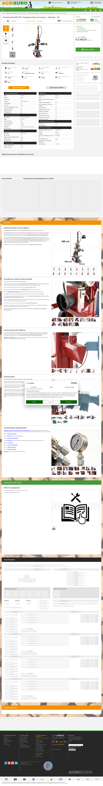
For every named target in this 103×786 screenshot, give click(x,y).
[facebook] (5, 766)
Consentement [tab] (34, 387)
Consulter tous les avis (56, 749)
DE (62, 741)
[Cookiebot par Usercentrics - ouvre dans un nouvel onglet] (72, 383)
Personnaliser (51, 401)
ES (66, 741)
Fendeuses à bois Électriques (33, 13)
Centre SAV (38, 743)
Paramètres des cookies (24, 745)
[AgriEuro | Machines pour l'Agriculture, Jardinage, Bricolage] (18, 3)
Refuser (34, 401)
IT (58, 741)
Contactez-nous (7, 744)
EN (54, 741)
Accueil (3, 13)
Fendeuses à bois (23, 13)
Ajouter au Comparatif (19, 87)
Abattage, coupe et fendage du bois (12, 13)
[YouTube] (9, 766)
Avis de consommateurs (58, 744)
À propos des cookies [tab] (69, 387)
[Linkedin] (16, 766)
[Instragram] (12, 766)
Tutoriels (5, 743)
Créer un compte (39, 756)
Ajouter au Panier (89, 49)
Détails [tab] (51, 387)
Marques (5, 738)
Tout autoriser (69, 401)
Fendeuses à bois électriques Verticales (47, 13)
